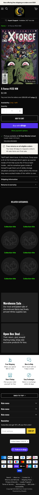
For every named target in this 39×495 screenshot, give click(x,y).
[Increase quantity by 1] (20, 111)
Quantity (4, 106)
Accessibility (19, 486)
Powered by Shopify (19, 491)
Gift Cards (31, 484)
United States (18, 441)
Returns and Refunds (12, 480)
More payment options (19, 131)
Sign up (31, 431)
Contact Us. (26, 477)
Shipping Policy (27, 480)
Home (3, 26)
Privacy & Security (12, 482)
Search (8, 477)
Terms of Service (8, 484)
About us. (16, 477)
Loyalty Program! (25, 482)
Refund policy (20, 484)
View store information (10, 141)
